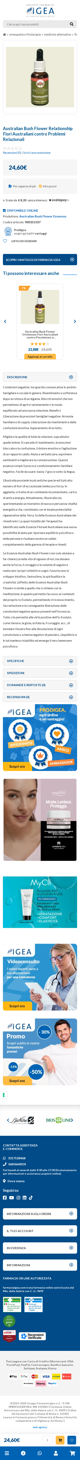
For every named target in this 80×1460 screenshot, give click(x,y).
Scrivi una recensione (36, 152)
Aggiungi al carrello (40, 356)
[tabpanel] (40, 77)
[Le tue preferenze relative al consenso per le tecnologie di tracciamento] (3, 1095)
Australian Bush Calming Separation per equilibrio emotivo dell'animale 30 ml (40, 334)
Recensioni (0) (12, 152)
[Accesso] (56, 1453)
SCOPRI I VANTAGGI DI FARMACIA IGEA (33, 260)
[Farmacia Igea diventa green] (9, 1321)
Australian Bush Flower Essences (42, 216)
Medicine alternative (57, 34)
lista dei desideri (24, 241)
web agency (40, 1427)
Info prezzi (50, 186)
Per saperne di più (24, 186)
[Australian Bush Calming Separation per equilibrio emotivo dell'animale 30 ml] (40, 307)
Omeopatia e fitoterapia (25, 34)
